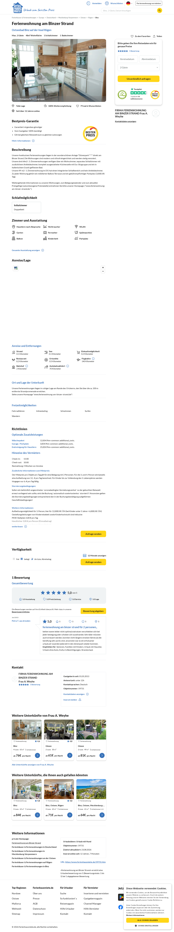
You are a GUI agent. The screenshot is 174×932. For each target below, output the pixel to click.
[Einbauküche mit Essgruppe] (59, 70)
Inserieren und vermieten (96, 893)
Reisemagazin (67, 903)
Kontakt (64, 913)
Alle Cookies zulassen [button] (147, 920)
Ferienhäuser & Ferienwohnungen (24, 18)
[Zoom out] (103, 271)
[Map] (59, 302)
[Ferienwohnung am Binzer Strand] (27, 730)
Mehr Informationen (21, 140)
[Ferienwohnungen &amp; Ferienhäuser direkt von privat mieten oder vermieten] (33, 10)
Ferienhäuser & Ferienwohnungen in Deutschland (34, 847)
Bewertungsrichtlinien (21, 612)
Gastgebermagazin (93, 898)
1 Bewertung (35, 684)
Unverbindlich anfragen (139, 78)
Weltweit (16, 908)
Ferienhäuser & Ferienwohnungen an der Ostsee (34, 858)
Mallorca (16, 903)
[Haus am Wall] (91, 730)
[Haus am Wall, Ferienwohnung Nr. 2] (59, 730)
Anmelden (97, 3)
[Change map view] (15, 268)
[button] (147, 925)
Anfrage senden (93, 533)
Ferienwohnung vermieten (149, 3)
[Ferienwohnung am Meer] (27, 789)
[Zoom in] (103, 267)
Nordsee (16, 893)
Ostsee (15, 898)
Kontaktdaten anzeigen (125, 121)
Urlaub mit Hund (83, 841)
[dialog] (147, 906)
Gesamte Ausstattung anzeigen (26, 250)
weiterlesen (17, 526)
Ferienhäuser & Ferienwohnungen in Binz (30, 866)
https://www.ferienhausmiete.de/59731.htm (85, 862)
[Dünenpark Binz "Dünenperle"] (59, 789)
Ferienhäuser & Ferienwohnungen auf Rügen (32, 862)
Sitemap (16, 913)
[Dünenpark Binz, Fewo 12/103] (91, 789)
